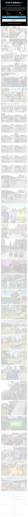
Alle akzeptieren (14, 17)
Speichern (14, 20)
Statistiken (20, 14)
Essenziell (8, 14)
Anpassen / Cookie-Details (14, 23)
